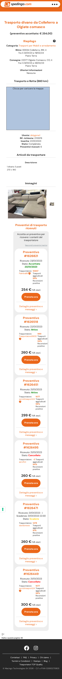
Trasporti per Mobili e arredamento (37, 45)
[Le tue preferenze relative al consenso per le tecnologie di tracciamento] (2, 509)
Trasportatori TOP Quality (31, 664)
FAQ (25, 657)
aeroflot (22, 462)
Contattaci (15, 657)
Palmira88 (23, 273)
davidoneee (24, 525)
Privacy (33, 657)
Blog (46, 661)
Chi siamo (44, 657)
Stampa (36, 661)
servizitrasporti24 (27, 399)
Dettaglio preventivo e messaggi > (31, 308)
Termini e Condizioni (21, 661)
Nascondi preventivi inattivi (36, 245)
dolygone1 (35, 135)
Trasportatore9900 (28, 336)
